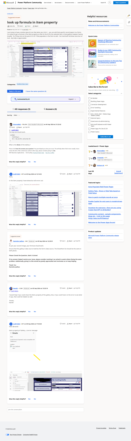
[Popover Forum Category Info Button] (117, 90)
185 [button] (107, 165)
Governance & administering (100, 121)
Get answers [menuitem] (58, 2)
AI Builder (94, 98)
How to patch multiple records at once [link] (103, 197)
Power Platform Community (30, 2)
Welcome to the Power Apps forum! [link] (101, 222)
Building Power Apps (22, 84)
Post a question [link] (121, 3)
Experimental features (98, 111)
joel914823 (25, 29)
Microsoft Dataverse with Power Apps (101, 125)
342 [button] (26, 241)
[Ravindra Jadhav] (10, 241)
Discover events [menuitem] (69, 2)
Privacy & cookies (101, 428)
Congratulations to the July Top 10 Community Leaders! (110, 61)
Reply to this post (15, 91)
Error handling (96, 108)
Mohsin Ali (100, 165)
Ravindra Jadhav (18, 241)
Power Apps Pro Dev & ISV (99, 129)
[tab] (21, 110)
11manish (100, 158)
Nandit (15, 288)
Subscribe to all (105, 137)
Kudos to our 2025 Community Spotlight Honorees (109, 51)
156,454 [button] (24, 124)
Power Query (95, 132)
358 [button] (107, 150)
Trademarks (122, 428)
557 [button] (30, 29)
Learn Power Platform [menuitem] (84, 2)
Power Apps (31, 8)
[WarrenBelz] (10, 124)
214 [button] (106, 157)
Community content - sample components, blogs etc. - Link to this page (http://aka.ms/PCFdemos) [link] (104, 216)
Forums (25, 8)
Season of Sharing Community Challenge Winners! (109, 41)
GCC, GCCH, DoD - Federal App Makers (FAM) (101, 114)
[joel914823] (10, 174)
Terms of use (112, 428)
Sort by (9, 115)
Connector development (98, 104)
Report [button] (36, 26)
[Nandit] (10, 288)
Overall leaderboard (119, 172)
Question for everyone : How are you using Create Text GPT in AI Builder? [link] (104, 209)
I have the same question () (36, 91)
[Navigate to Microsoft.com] (9, 3)
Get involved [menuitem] (47, 2)
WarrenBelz (17, 124)
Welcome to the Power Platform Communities (103, 25)
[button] (103, 2)
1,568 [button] (21, 288)
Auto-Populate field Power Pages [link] (100, 187)
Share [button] (28, 26)
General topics (95, 118)
